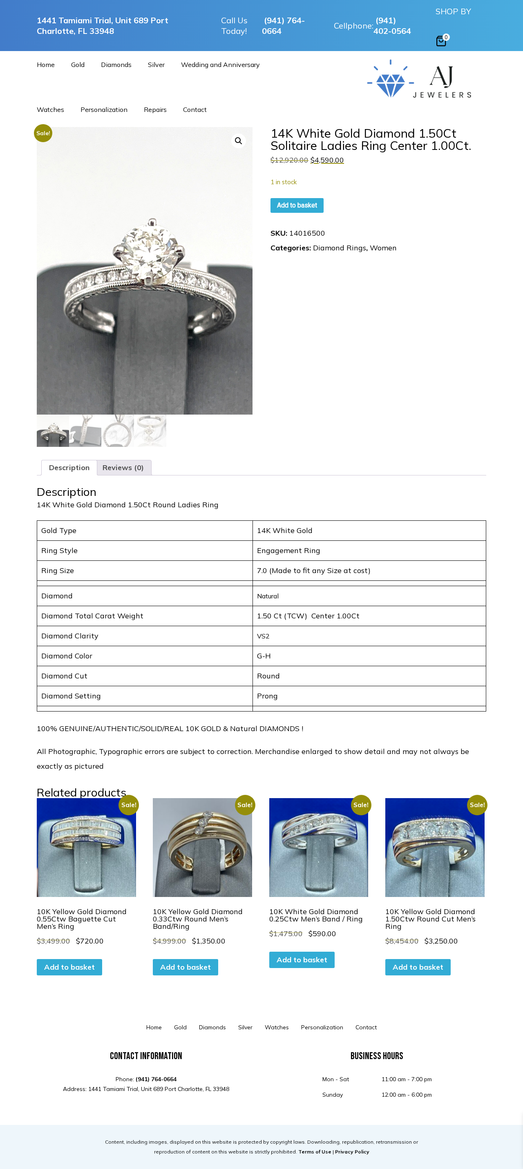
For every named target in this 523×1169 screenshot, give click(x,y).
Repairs (155, 110)
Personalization (103, 110)
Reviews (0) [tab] (123, 467)
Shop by (453, 11)
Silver (156, 65)
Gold (78, 65)
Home (46, 65)
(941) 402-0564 (392, 25)
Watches (50, 110)
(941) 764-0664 (283, 25)
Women (383, 247)
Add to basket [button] (69, 967)
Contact (195, 110)
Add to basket (297, 205)
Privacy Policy (352, 1152)
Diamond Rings (339, 247)
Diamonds (116, 65)
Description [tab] (69, 467)
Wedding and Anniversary (220, 65)
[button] (238, 141)
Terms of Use (314, 1152)
